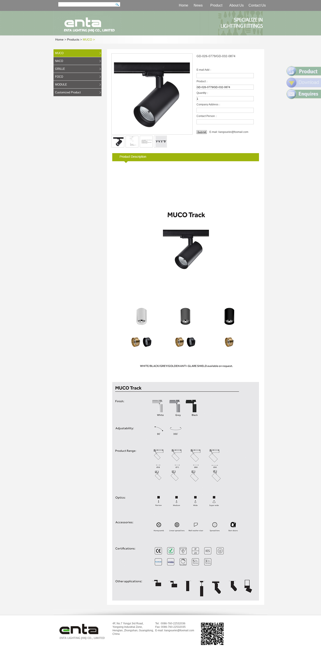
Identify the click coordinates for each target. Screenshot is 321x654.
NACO (59, 61)
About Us (236, 5)
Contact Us (257, 5)
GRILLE (60, 68)
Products (73, 39)
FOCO (59, 76)
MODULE (61, 84)
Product (216, 5)
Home (183, 5)
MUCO (59, 53)
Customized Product (68, 92)
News (198, 5)
